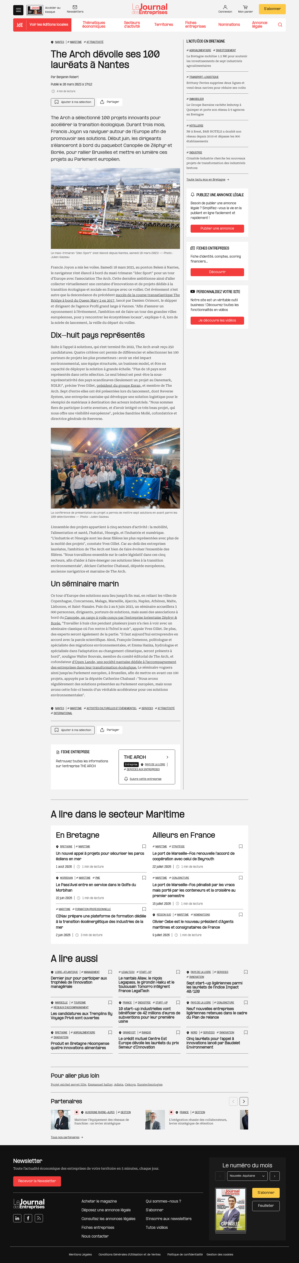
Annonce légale (259, 25)
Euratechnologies (150, 1084)
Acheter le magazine (99, 1202)
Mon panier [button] (245, 11)
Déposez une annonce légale (106, 1210)
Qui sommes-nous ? (163, 1202)
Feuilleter (266, 1206)
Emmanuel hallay (100, 1084)
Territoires (163, 25)
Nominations (229, 25)
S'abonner (272, 9)
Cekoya (130, 1084)
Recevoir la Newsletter (37, 1181)
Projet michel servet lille (68, 1084)
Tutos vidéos (157, 1228)
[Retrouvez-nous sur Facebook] (28, 1218)
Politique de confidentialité (185, 1254)
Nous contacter (95, 1237)
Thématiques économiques (93, 25)
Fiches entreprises (195, 25)
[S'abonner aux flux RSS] (39, 1218)
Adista (118, 1084)
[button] (73, 102)
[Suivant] (244, 1101)
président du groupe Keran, (119, 385)
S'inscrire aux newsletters (169, 1219)
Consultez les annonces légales (108, 1219)
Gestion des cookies (220, 1254)
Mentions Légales (80, 1254)
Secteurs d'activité (132, 25)
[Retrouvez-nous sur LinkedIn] (17, 1218)
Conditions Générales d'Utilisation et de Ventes (129, 1254)
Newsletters (75, 11)
